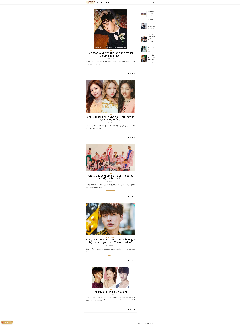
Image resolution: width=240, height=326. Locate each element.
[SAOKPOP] (90, 2)
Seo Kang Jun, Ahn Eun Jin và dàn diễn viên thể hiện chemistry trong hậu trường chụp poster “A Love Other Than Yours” (151, 25)
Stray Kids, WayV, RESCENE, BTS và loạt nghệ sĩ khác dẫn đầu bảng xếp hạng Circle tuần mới (151, 39)
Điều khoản (140, 323)
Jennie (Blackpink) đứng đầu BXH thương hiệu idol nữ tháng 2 (110, 118)
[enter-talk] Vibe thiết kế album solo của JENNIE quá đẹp (151, 14)
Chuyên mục (99, 2)
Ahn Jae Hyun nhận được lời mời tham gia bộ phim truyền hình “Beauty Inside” (110, 241)
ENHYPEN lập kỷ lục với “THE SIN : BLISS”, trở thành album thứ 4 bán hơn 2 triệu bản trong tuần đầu (151, 58)
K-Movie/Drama (110, 237)
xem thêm (110, 68)
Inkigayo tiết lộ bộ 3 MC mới (110, 291)
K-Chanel (110, 50)
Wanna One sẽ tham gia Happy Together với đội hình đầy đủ (110, 177)
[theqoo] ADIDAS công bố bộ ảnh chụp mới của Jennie (151, 48)
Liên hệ (144, 323)
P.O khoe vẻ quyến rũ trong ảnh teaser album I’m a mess (110, 54)
